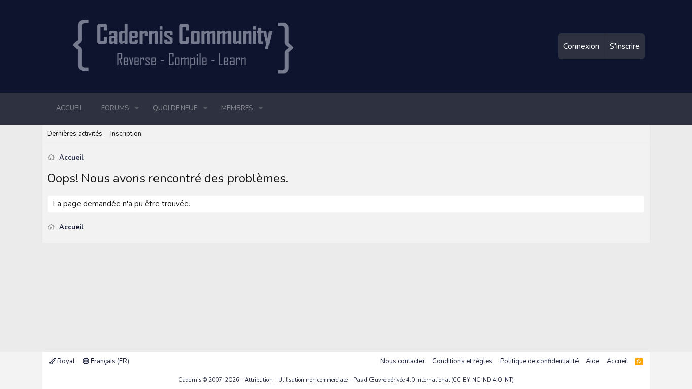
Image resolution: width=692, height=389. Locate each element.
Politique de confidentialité (539, 361)
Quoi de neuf (175, 108)
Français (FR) (109, 361)
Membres (237, 108)
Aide (592, 361)
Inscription (125, 133)
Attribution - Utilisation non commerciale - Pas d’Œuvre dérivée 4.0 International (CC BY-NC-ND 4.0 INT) (379, 380)
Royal (65, 361)
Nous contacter (402, 361)
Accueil (69, 108)
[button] (137, 108)
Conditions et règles (462, 361)
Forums (115, 108)
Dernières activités (74, 133)
